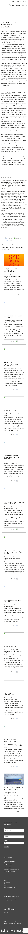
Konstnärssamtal (8, 556)
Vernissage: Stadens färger (13, 600)
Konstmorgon (10, 647)
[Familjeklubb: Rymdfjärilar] (14, 731)
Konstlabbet (10, 411)
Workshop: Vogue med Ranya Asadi (14, 502)
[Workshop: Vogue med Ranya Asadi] (14, 493)
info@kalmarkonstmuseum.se (11, 869)
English (25, 1)
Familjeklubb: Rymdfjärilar (10, 740)
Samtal (5, 462)
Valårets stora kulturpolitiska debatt (11, 457)
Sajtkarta (6, 912)
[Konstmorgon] (14, 638)
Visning (13, 649)
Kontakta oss (7, 880)
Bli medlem (7, 882)
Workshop (13, 368)
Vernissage (6, 604)
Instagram (12, 871)
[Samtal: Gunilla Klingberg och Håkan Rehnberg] (14, 542)
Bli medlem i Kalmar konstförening (13, 788)
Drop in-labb (13, 413)
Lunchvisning (7, 320)
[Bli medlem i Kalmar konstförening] (14, 779)
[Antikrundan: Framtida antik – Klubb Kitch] (14, 354)
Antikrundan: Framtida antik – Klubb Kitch (11, 364)
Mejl (5, 828)
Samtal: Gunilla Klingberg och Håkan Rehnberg (14, 552)
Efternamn (6, 840)
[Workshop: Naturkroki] (14, 684)
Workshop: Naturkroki (9, 694)
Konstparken (7, 368)
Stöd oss (6, 883)
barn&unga (7, 413)
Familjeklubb (13, 744)
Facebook (6, 871)
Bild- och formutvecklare (10, 887)
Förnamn (6, 834)
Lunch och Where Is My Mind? (13, 316)
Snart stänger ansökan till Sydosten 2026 (10, 270)
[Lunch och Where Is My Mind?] (14, 307)
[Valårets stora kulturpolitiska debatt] (14, 447)
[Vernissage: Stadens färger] (14, 591)
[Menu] (2, 5)
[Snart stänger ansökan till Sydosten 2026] (14, 260)
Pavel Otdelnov (6, 177)
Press (13, 1)
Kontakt (19, 1)
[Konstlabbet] (14, 402)
